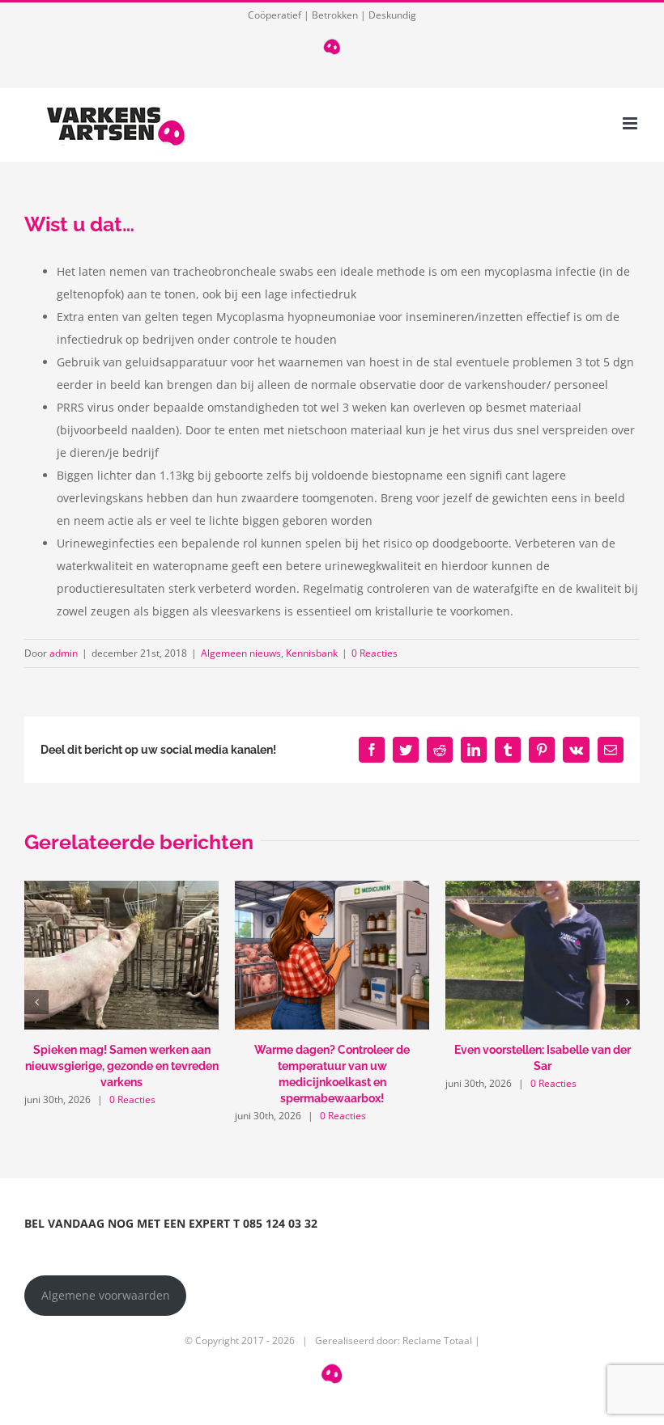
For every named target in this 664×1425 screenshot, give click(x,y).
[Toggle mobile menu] (631, 123)
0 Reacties (374, 653)
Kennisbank (312, 653)
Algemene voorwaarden (105, 1295)
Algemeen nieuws (241, 653)
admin (63, 653)
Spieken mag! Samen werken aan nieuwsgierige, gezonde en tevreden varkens (122, 1066)
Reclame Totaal (437, 1340)
